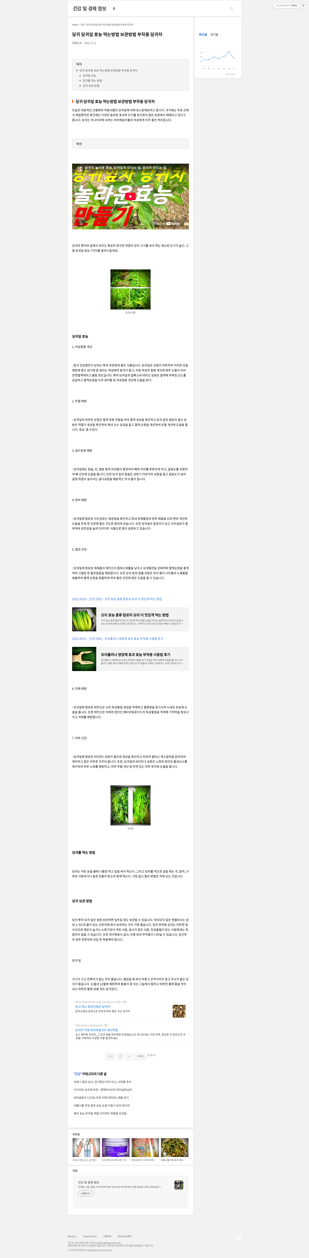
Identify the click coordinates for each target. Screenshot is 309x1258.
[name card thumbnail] (178, 1185)
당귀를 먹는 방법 (92, 80)
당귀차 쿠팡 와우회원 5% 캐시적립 (96, 1030)
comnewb (106, 1250)
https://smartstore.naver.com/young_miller (98, 1001)
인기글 (214, 34)
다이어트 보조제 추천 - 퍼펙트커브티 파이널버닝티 (103, 1090)
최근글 (203, 34)
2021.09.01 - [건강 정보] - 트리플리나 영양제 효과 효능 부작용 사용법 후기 (117, 638)
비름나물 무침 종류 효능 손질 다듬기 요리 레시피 (102, 1105)
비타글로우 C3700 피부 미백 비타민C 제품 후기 (101, 1097)
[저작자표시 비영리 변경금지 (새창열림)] (151, 1055)
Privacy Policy (90, 1236)
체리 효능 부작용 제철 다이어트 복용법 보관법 (100, 1113)
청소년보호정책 (124, 1236)
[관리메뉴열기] (303, 5)
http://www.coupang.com (89, 1025)
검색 (231, 8)
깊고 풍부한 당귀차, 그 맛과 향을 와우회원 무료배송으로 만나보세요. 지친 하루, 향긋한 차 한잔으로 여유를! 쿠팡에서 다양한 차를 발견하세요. (130, 1036)
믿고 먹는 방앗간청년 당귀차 (92, 1007)
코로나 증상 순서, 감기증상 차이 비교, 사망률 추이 (102, 1082)
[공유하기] (120, 1057)
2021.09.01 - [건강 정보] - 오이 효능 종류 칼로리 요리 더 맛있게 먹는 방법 (117, 599)
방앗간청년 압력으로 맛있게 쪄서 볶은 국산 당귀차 (102, 1011)
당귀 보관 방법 (91, 86)
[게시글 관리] (129, 1057)
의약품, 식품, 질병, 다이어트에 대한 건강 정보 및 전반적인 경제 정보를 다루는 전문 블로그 (119, 1186)
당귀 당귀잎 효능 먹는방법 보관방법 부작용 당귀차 (108, 70)
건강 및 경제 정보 (89, 8)
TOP (238, 1237)
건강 (77, 1073)
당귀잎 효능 (89, 75)
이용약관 (107, 1236)
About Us (72, 1236)
